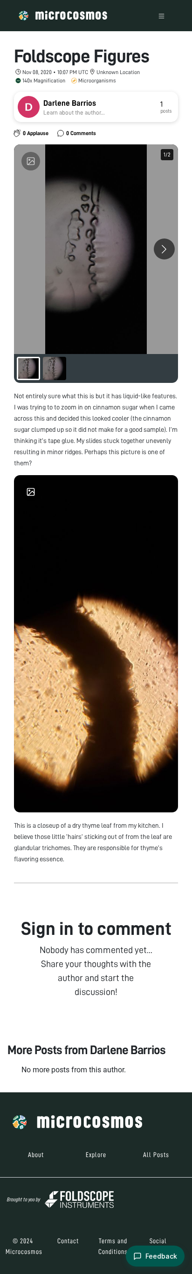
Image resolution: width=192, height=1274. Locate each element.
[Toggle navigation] (161, 15)
